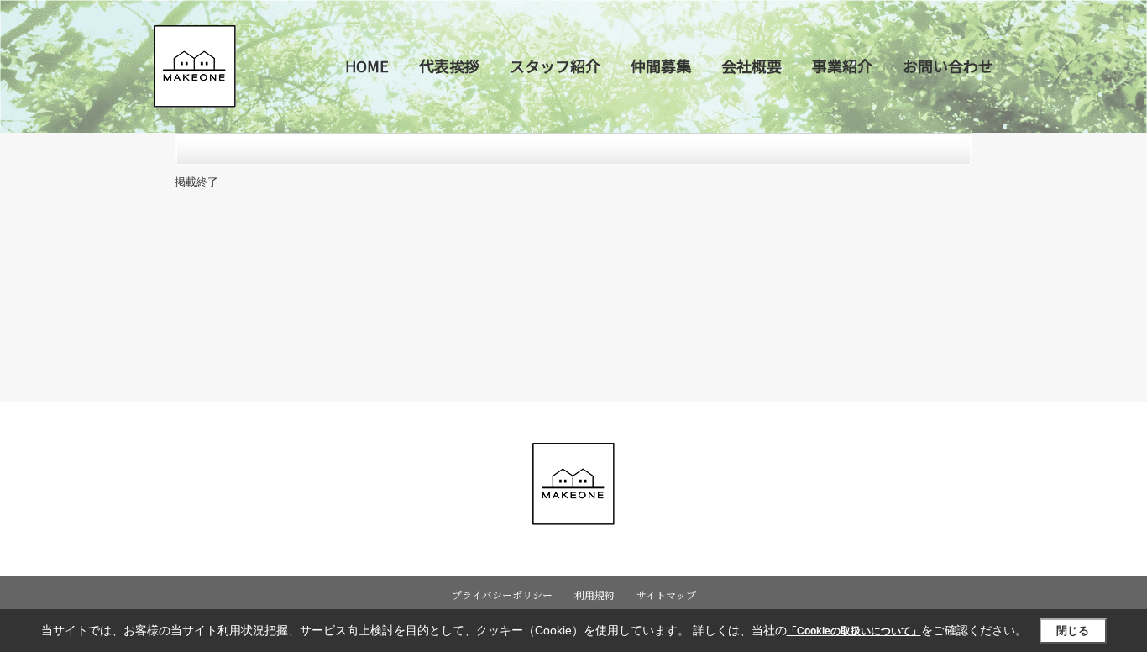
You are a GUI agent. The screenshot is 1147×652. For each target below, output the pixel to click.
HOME (367, 65)
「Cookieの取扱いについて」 (854, 631)
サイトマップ (666, 594)
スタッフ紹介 (555, 65)
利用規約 (594, 594)
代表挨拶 (449, 65)
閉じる (1072, 630)
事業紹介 (842, 65)
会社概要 (751, 65)
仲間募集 (661, 65)
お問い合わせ (948, 65)
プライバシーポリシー (502, 594)
